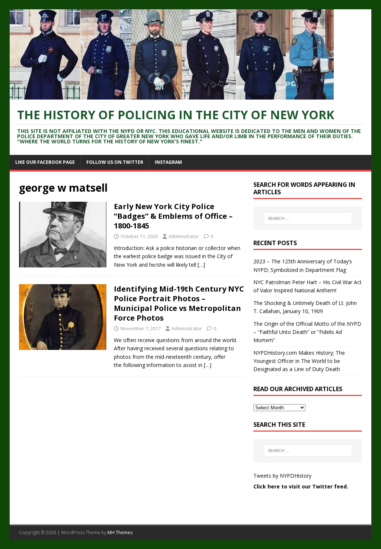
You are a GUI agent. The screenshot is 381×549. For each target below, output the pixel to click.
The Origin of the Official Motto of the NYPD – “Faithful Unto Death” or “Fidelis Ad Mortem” (307, 332)
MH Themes (120, 532)
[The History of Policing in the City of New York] (172, 95)
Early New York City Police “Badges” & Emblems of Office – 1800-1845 (173, 216)
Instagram (168, 162)
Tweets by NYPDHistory (282, 475)
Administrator (184, 236)
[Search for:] (308, 218)
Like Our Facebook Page (45, 162)
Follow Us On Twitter (114, 162)
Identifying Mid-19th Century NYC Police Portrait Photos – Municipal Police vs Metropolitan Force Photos (179, 303)
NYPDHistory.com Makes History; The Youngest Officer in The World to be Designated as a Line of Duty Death (299, 361)
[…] (201, 264)
